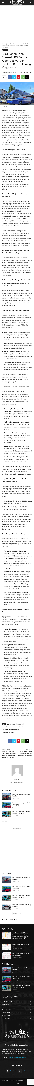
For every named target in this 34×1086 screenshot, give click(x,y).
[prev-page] (3, 820)
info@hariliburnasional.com (17, 1058)
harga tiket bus (11, 724)
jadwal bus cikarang (21, 727)
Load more (16, 913)
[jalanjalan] (3, 72)
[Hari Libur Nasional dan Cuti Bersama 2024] (6, 955)
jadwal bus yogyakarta (8, 732)
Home (3, 44)
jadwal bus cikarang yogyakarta (11, 729)
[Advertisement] (17, 23)
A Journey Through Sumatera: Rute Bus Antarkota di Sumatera (25, 754)
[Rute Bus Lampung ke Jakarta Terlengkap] (6, 805)
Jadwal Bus (9, 44)
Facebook (13, 1071)
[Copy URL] (27, 77)
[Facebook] (10, 77)
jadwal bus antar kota (8, 727)
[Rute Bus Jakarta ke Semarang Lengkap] (6, 907)
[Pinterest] (18, 77)
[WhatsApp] (23, 77)
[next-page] (6, 820)
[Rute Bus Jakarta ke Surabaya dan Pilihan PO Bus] (6, 814)
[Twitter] (14, 77)
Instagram (25, 1071)
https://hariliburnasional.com (17, 782)
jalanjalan (9, 72)
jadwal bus (20, 724)
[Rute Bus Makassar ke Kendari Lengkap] (6, 796)
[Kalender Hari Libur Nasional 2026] (6, 947)
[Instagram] (20, 1071)
